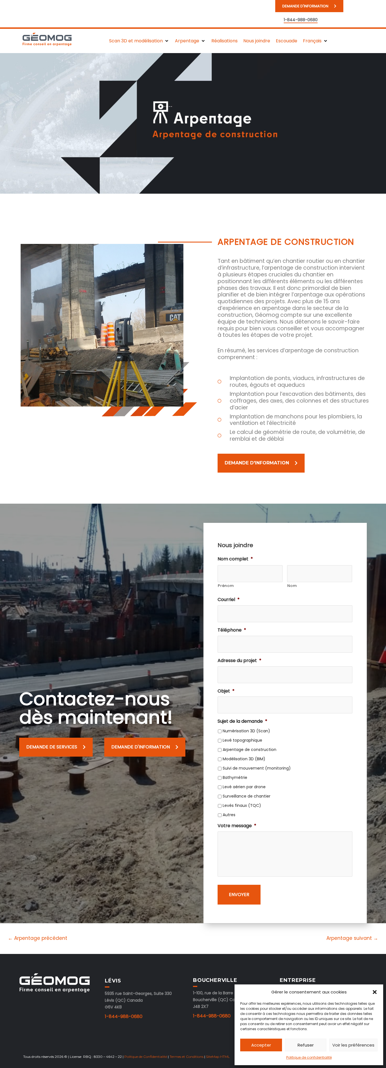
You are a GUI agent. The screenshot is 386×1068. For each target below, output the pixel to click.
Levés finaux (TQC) (242, 805)
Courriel (229, 600)
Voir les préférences (353, 1045)
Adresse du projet (239, 661)
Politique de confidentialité (309, 1057)
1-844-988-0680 (123, 1016)
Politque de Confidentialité (145, 1056)
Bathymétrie (235, 777)
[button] (375, 992)
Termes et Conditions (186, 1056)
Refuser (306, 1045)
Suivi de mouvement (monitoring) (257, 768)
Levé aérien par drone (244, 787)
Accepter (261, 1045)
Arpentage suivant (352, 938)
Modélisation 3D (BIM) (244, 759)
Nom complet (235, 559)
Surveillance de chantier (246, 796)
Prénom (226, 585)
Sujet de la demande (242, 721)
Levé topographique (242, 740)
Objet (226, 691)
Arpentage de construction (249, 749)
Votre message (237, 826)
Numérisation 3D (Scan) (246, 731)
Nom (292, 585)
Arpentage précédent (37, 938)
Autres (229, 815)
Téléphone (232, 630)
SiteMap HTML (218, 1056)
